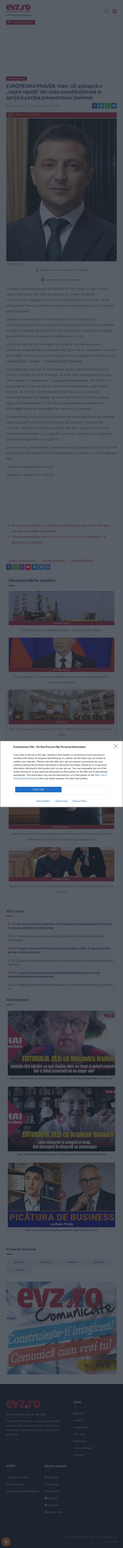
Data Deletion (43, 801)
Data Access (61, 801)
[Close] (117, 747)
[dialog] (61, 774)
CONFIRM (38, 789)
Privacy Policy (80, 801)
